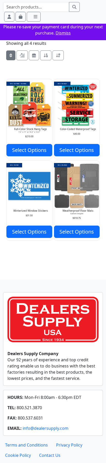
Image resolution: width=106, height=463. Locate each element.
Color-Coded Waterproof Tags (78, 129)
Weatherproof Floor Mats (78, 210)
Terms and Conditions (26, 445)
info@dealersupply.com (45, 428)
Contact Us (49, 455)
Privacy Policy (69, 445)
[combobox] (36, 7)
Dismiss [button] (63, 33)
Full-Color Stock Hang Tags (30, 129)
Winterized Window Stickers (30, 210)
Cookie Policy (18, 455)
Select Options (29, 150)
